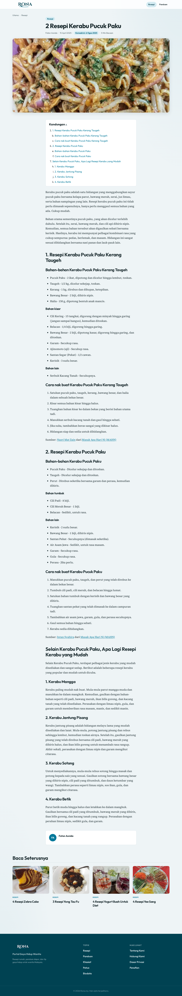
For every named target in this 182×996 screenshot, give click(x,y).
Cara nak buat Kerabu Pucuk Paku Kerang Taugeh (81, 140)
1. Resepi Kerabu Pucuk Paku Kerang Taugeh (75, 130)
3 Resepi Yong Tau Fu (66, 901)
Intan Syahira (65, 637)
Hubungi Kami (137, 956)
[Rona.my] (25, 946)
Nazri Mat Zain (66, 440)
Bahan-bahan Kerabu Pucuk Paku (73, 150)
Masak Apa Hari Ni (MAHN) (99, 440)
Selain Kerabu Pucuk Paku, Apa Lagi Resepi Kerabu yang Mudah (86, 161)
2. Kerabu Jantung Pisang (68, 171)
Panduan (163, 4)
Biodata (87, 973)
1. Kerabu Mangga (64, 166)
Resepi (151, 4)
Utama (16, 15)
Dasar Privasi (137, 961)
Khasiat (87, 961)
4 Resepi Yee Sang (144, 901)
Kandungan (57, 124)
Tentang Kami (137, 950)
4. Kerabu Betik (63, 181)
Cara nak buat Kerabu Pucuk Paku (73, 156)
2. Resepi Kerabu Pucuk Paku (67, 145)
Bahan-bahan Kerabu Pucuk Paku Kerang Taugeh (81, 135)
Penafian (134, 967)
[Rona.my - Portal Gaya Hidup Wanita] (28, 4)
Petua (86, 967)
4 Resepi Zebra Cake (26, 901)
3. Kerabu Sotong (64, 176)
